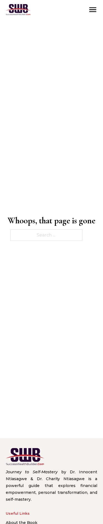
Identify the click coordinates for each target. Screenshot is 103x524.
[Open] (92, 9)
